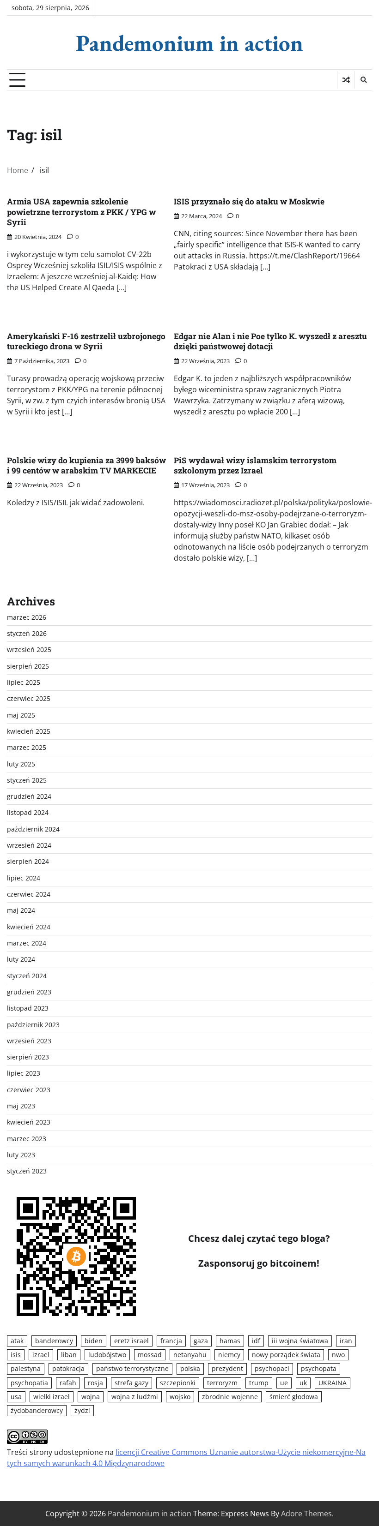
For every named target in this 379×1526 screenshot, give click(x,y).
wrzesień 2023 (29, 1041)
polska (190, 1368)
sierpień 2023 (28, 1057)
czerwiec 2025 (28, 698)
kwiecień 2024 (28, 927)
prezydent (227, 1368)
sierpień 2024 (28, 861)
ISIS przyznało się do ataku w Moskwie (249, 201)
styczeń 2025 (27, 780)
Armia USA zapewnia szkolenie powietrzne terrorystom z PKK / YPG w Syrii (81, 211)
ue (284, 1383)
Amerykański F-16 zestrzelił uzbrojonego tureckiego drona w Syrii (86, 341)
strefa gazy (131, 1383)
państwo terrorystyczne (132, 1368)
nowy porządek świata (286, 1355)
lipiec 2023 (23, 1073)
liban (69, 1355)
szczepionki (178, 1383)
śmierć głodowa (293, 1397)
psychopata (318, 1368)
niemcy (229, 1355)
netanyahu (190, 1355)
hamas (230, 1341)
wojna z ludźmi (134, 1397)
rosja (95, 1383)
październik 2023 (33, 1025)
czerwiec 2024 (28, 894)
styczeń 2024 (27, 976)
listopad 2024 (28, 812)
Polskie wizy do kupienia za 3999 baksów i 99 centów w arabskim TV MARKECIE (86, 465)
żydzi (82, 1410)
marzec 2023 (26, 1139)
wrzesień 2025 (29, 650)
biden (94, 1341)
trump (259, 1383)
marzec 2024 (26, 943)
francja (171, 1341)
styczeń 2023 (27, 1171)
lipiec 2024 (23, 878)
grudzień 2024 (29, 796)
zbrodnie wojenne (230, 1397)
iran (346, 1341)
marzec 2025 (26, 747)
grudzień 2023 (29, 992)
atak (17, 1341)
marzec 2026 (26, 617)
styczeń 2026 (27, 633)
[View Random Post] (346, 80)
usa (16, 1397)
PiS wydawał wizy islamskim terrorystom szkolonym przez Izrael (255, 465)
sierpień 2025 (28, 666)
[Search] (363, 80)
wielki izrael (51, 1397)
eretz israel (131, 1341)
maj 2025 (21, 715)
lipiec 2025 (23, 682)
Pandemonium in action (189, 43)
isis (16, 1355)
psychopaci (272, 1368)
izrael (40, 1355)
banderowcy (54, 1341)
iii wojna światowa (300, 1341)
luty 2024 (21, 959)
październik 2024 (33, 829)
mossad (150, 1355)
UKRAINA (332, 1383)
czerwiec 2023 (28, 1090)
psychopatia (29, 1383)
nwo (338, 1355)
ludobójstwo (107, 1355)
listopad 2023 (28, 1008)
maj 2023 (21, 1106)
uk (303, 1383)
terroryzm (222, 1383)
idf (256, 1341)
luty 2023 (21, 1155)
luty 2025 (21, 764)
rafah (68, 1383)
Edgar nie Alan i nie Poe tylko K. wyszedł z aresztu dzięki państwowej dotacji (270, 341)
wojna (90, 1397)
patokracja (68, 1368)
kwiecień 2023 (28, 1122)
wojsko (180, 1397)
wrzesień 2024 (29, 845)
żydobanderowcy (37, 1410)
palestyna (26, 1368)
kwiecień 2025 (28, 731)
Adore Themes (306, 1513)
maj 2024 (21, 910)
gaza (201, 1341)
